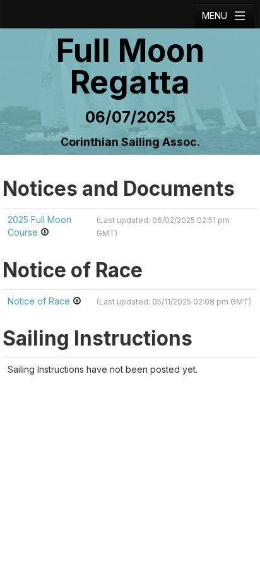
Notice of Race (40, 301)
